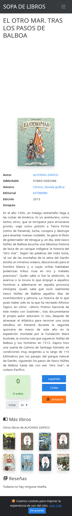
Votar (12, 405)
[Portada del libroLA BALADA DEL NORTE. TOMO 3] (27, 441)
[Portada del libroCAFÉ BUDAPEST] (9, 441)
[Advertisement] (36, 80)
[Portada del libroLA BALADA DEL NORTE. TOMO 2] (45, 462)
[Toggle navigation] (63, 6)
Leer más (55, 505)
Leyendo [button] (54, 379)
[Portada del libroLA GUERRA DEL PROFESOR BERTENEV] (63, 462)
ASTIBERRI (40, 193)
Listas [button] (54, 387)
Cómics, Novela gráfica (48, 187)
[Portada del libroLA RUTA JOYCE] (9, 462)
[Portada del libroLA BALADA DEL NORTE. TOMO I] (63, 440)
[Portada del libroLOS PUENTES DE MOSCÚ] (27, 462)
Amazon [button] (57, 399)
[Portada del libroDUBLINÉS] (45, 441)
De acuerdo (37, 510)
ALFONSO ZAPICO (45, 175)
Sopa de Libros (24, 6)
